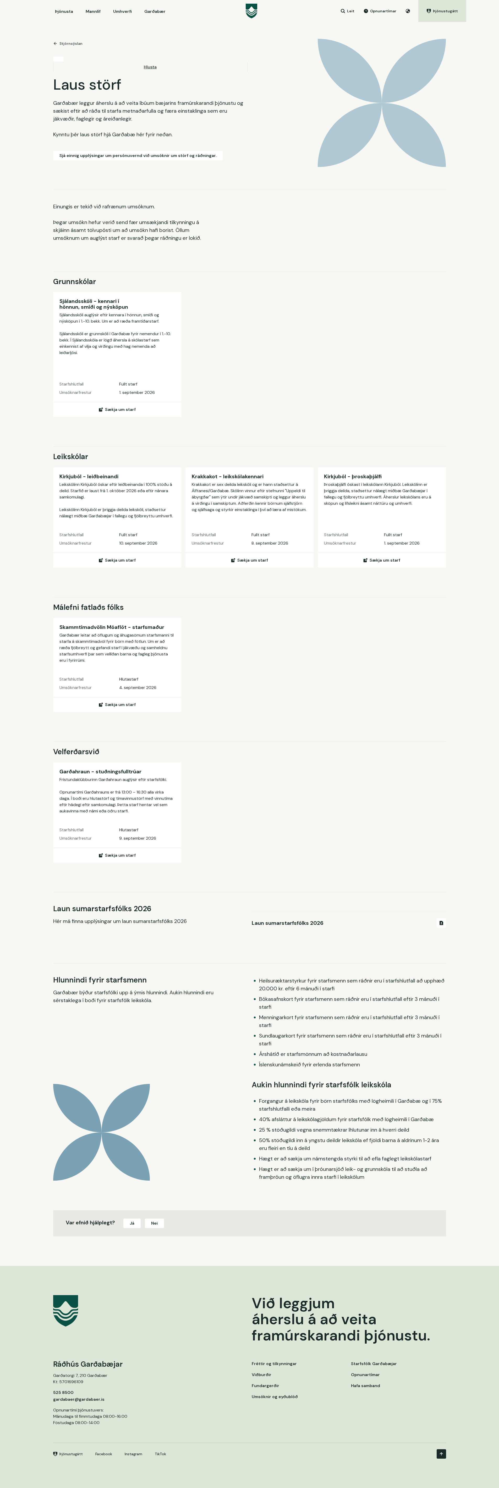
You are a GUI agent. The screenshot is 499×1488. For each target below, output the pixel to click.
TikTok (160, 1454)
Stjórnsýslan (71, 43)
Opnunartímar (365, 1374)
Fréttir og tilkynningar (274, 1363)
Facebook (103, 1454)
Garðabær (155, 11)
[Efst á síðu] (441, 1454)
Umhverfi (122, 11)
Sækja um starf (120, 409)
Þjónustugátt (71, 1454)
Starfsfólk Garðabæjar (374, 1363)
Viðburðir (261, 1374)
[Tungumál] (408, 11)
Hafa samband (365, 1385)
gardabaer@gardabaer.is (79, 1399)
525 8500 (63, 1392)
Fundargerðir (265, 1385)
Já (132, 1223)
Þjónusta (64, 11)
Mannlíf (93, 11)
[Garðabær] (251, 11)
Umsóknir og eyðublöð (275, 1396)
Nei (154, 1223)
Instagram (133, 1454)
